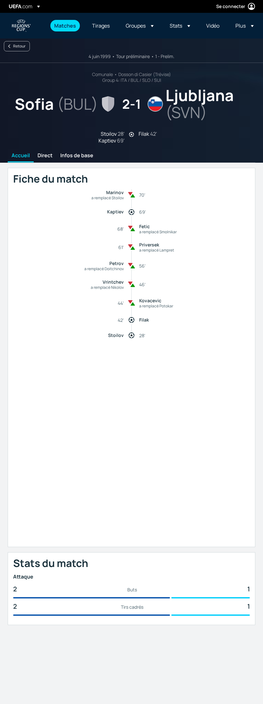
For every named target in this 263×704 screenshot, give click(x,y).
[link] (65, 26)
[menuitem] (65, 26)
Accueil (21, 156)
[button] (140, 26)
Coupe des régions (21, 26)
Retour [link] (19, 46)
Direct (45, 156)
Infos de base (76, 156)
